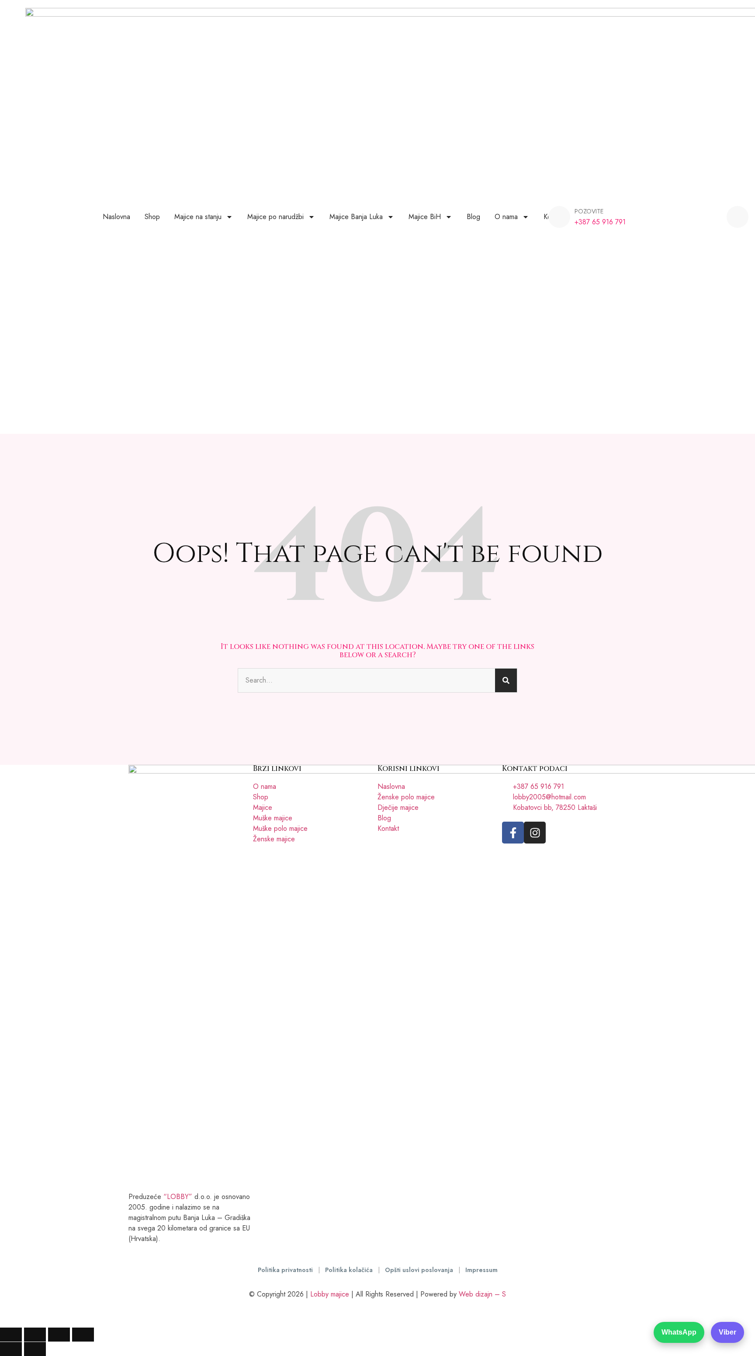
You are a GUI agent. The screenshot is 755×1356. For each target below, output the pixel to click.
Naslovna (116, 217)
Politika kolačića (349, 1269)
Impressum (481, 1269)
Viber (727, 1332)
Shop (152, 217)
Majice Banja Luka (356, 217)
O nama (506, 217)
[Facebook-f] (513, 833)
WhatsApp (678, 1332)
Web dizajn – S (482, 1294)
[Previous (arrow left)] (11, 1349)
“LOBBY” (177, 1197)
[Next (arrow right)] (35, 1349)
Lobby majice (329, 1294)
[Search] (506, 680)
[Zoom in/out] (11, 1335)
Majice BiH (425, 217)
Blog (473, 217)
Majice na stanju (198, 217)
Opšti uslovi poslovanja (420, 1269)
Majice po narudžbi (275, 217)
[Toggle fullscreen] (35, 1335)
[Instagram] (535, 833)
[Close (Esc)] (83, 1335)
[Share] (59, 1335)
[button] (737, 217)
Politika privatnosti (286, 1269)
